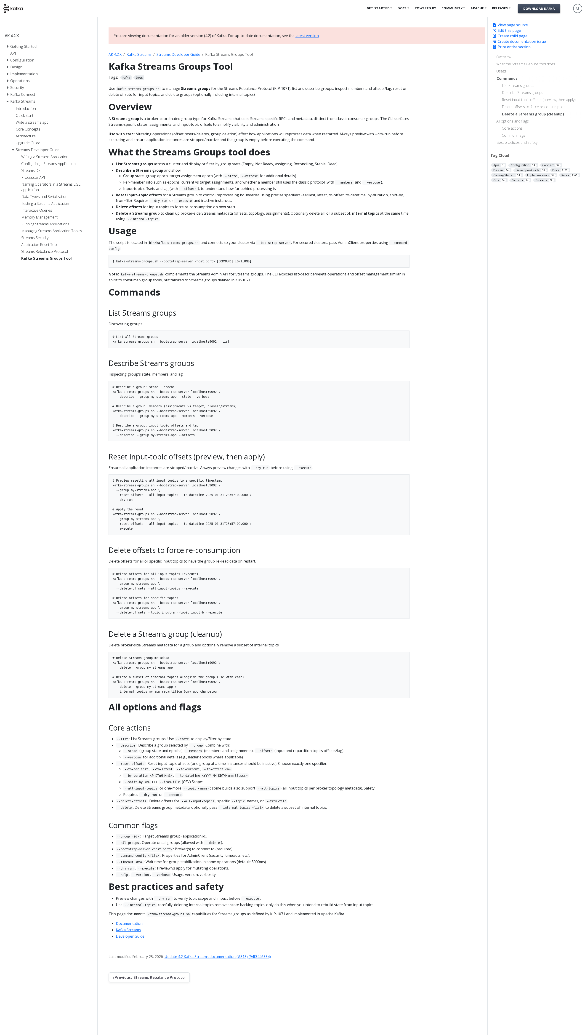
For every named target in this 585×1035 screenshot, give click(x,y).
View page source (512, 24)
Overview (503, 56)
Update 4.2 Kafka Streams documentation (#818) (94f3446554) (218, 956)
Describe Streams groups (522, 92)
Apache (477, 8)
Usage (501, 71)
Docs (402, 8)
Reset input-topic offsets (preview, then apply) (539, 99)
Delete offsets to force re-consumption (534, 106)
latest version (307, 35)
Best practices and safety (516, 142)
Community (452, 8)
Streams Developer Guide (178, 54)
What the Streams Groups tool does (525, 64)
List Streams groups (518, 85)
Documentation (129, 923)
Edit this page (509, 30)
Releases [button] (500, 8)
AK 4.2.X (115, 54)
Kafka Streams (139, 54)
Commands (507, 78)
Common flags (513, 135)
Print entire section (514, 46)
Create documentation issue (521, 41)
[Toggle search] (577, 8)
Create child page (512, 35)
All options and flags (512, 121)
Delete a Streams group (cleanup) (533, 114)
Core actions (512, 128)
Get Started (378, 8)
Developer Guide (130, 936)
